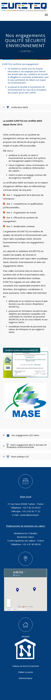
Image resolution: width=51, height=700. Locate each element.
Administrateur (25, 678)
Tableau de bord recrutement (25, 666)
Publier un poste (25, 672)
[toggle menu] (46, 15)
